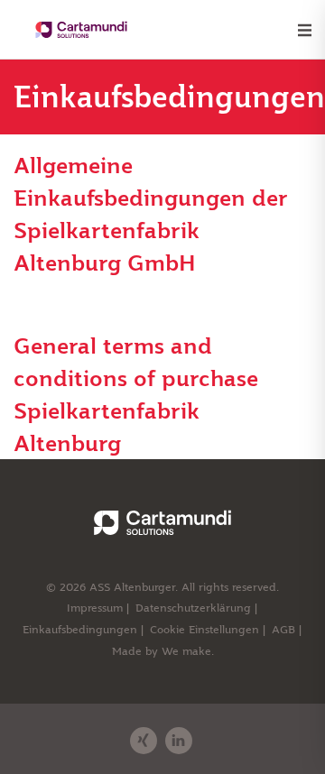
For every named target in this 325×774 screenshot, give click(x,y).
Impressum (95, 607)
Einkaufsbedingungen (80, 629)
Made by (163, 651)
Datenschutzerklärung (193, 607)
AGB (283, 629)
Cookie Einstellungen (204, 629)
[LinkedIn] (178, 740)
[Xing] (143, 740)
